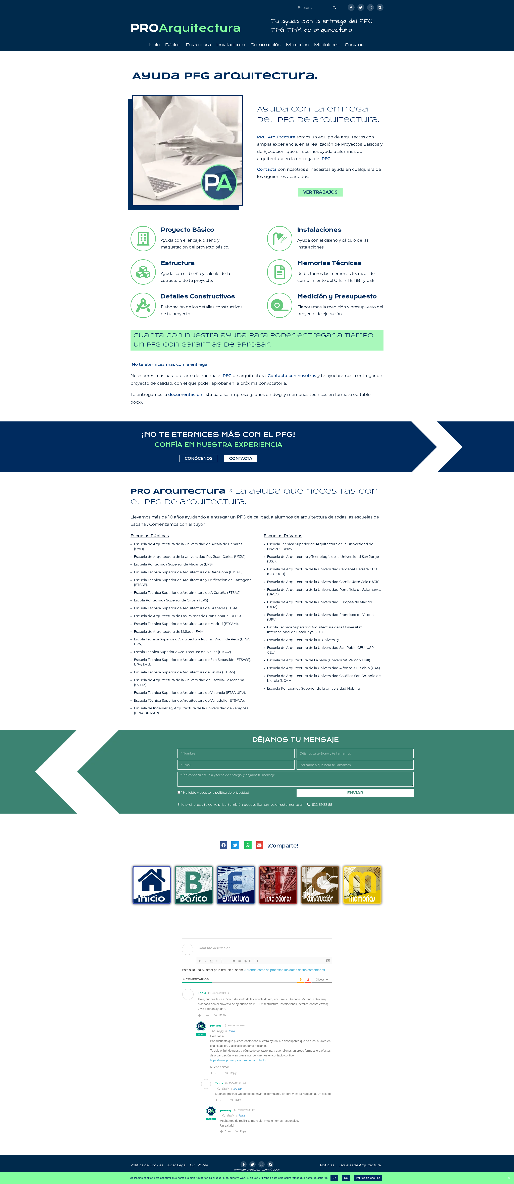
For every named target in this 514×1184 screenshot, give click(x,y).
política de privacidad (232, 792)
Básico (172, 44)
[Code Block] (239, 961)
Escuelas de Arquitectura (359, 1165)
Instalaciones (230, 44)
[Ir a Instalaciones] (279, 238)
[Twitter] (360, 7)
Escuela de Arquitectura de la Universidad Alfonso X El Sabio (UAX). (324, 668)
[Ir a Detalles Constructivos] (143, 305)
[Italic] (206, 961)
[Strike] (217, 961)
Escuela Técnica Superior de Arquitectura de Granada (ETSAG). (187, 608)
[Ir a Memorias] (279, 272)
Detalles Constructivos (198, 296)
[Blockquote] (234, 961)
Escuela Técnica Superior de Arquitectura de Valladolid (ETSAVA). (189, 700)
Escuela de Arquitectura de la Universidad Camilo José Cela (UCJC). (324, 582)
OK (334, 1177)
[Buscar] (334, 7)
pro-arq (215, 1025)
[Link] (245, 961)
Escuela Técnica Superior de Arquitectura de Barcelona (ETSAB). (188, 572)
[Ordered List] (222, 961)
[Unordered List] (228, 961)
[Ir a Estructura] (143, 272)
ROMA (202, 1165)
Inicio (154, 44)
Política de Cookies (147, 1165)
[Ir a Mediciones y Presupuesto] (279, 305)
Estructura (198, 44)
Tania (231, 1031)
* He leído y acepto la (215, 792)
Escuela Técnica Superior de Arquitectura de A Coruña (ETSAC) (187, 593)
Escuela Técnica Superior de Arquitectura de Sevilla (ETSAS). (185, 672)
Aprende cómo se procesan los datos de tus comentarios (284, 970)
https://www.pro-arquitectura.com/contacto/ (238, 1060)
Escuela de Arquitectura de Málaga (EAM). (169, 632)
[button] (320, 192)
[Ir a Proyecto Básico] (143, 238)
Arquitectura (200, 28)
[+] (256, 960)
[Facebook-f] (351, 7)
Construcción (265, 44)
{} (250, 960)
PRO (145, 28)
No (346, 1177)
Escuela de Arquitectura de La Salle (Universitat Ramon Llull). (319, 660)
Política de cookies (368, 1177)
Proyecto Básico (187, 230)
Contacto (355, 44)
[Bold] (200, 961)
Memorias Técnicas (329, 263)
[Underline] (211, 961)
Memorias (297, 44)
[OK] (509, 1178)
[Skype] (380, 7)
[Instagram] (370, 7)
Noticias (327, 1165)
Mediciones (326, 44)
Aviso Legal (177, 1165)
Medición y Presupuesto (337, 296)
